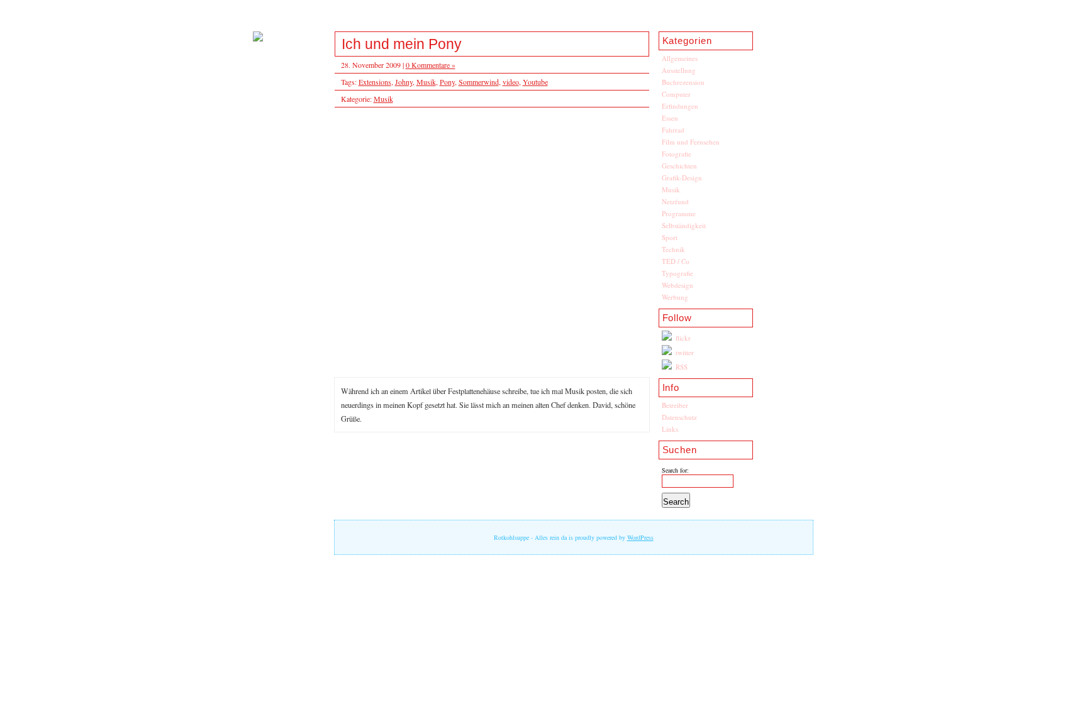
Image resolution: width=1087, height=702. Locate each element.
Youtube (535, 82)
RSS (682, 366)
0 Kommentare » (430, 65)
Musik (671, 189)
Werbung (675, 297)
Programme (679, 213)
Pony (447, 82)
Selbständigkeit (684, 225)
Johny (404, 82)
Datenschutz (679, 417)
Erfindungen (680, 106)
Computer (676, 94)
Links (670, 429)
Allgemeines (680, 58)
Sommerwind (479, 82)
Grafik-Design (682, 177)
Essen (670, 118)
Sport (669, 237)
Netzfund (675, 201)
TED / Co (675, 261)
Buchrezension (683, 82)
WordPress (640, 537)
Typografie (677, 273)
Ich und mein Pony (402, 44)
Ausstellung (679, 70)
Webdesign (677, 285)
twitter (685, 352)
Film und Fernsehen (691, 141)
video (511, 82)
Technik (673, 249)
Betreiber (675, 405)
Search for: (675, 470)
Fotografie (676, 153)
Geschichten (679, 165)
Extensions (375, 82)
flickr (683, 338)
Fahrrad (673, 129)
